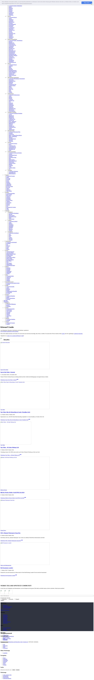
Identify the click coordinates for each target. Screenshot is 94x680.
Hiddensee (11, 82)
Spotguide (5, 614)
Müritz (10, 86)
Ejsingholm (11, 224)
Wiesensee (11, 141)
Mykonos (8, 245)
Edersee (10, 68)
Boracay (8, 305)
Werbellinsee (11, 60)
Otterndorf (11, 106)
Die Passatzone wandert (7, 568)
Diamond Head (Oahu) (11, 253)
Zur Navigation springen (5, 331)
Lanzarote (8, 312)
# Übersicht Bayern (13, 17)
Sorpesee (10, 124)
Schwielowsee (12, 53)
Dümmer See (11, 100)
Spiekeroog (11, 107)
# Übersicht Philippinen (11, 304)
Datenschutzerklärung (7, 606)
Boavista (8, 284)
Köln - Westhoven (12, 121)
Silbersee (10, 137)
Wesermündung (12, 111)
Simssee (10, 31)
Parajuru (8, 204)
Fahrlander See (12, 43)
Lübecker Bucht (12, 85)
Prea (7, 206)
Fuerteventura (9, 310)
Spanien (7, 307)
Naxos (7, 246)
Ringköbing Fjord (12, 216)
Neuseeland (6, 301)
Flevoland (8, 269)
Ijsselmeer (8, 267)
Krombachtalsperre (12, 70)
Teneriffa (8, 313)
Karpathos (8, 243)
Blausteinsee (11, 115)
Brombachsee (11, 22)
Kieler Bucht (11, 162)
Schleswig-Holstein (12, 151)
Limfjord (9, 220)
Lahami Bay (8, 184)
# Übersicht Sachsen (13, 143)
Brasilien (7, 192)
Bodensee (11, 8)
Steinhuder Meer (12, 108)
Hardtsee (10, 11)
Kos (7, 244)
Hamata (7, 181)
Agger (10, 222)
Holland (7, 266)
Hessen (9, 63)
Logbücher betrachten (78, 333)
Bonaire (7, 290)
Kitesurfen (11, 599)
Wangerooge (11, 109)
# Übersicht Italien (10, 276)
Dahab (7, 177)
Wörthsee (11, 38)
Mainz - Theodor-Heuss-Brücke (15, 135)
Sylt (9, 168)
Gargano (8, 279)
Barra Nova (8, 195)
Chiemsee (11, 23)
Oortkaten (11, 165)
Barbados (8, 288)
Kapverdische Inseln (9, 281)
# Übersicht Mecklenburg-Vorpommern (17, 78)
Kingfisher (8, 306)
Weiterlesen (8, 379)
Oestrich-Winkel (12, 72)
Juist (10, 101)
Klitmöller (11, 227)
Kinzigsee (11, 69)
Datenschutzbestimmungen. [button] (25, 3)
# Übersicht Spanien (10, 308)
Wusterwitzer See (12, 62)
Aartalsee (11, 65)
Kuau (7, 262)
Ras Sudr (8, 187)
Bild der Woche (4, 490)
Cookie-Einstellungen (5, 610)
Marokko (7, 294)
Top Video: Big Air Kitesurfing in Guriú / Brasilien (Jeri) (15, 412)
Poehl (10, 150)
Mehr (4, 646)
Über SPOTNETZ (7, 627)
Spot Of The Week (4, 369)
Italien (6, 274)
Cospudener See (12, 145)
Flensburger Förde (12, 157)
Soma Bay (8, 189)
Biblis (10, 67)
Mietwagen (5, 623)
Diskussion (5, 639)
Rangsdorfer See (12, 50)
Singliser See (11, 73)
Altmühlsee (11, 19)
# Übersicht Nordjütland (14, 233)
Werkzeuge (5, 648)
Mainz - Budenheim (13, 136)
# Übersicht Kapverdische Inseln (12, 283)
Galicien (8, 314)
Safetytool (5, 620)
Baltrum (10, 97)
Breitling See (11, 42)
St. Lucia (8, 293)
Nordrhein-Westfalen (12, 112)
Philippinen (7, 303)
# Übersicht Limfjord (13, 221)
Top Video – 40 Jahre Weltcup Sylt (10, 447)
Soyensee (11, 32)
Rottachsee (11, 28)
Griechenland (8, 241)
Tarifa (7, 316)
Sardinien (8, 280)
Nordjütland (10, 231)
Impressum (5, 605)
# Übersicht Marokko (10, 295)
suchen (63, 333)
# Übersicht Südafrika (10, 319)
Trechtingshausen (12, 138)
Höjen (10, 235)
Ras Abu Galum (9, 186)
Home (4, 657)
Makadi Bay (8, 185)
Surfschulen (5, 616)
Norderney (11, 104)
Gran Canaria (9, 311)
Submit (2, 600)
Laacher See (11, 134)
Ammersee (11, 20)
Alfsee (10, 96)
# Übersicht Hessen (13, 64)
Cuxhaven (11, 99)
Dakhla (7, 297)
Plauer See (11, 49)
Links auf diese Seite (7, 674)
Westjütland (10, 212)
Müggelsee (11, 47)
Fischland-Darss (12, 81)
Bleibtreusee (11, 116)
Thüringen (10, 170)
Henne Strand (11, 215)
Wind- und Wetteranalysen (6, 565)
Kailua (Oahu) (9, 258)
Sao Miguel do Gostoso (11, 207)
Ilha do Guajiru (9, 200)
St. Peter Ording (12, 167)
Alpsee (10, 18)
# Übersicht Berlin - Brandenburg (15, 40)
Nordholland (8, 271)
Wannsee (10, 58)
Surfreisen (5, 617)
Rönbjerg (11, 229)
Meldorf (10, 164)
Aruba (7, 287)
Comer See (8, 277)
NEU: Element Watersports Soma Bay (11, 533)
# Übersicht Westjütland (13, 213)
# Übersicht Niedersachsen (14, 94)
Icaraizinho (8, 199)
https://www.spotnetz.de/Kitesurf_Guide (15, 335)
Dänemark (7, 210)
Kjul (10, 236)
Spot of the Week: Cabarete (8, 372)
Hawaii (6, 250)
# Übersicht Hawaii (10, 251)
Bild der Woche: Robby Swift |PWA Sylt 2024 (12, 492)
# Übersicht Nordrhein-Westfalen (15, 113)
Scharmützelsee (12, 52)
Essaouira (8, 299)
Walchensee (11, 36)
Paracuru (8, 203)
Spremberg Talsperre (13, 55)
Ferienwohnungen (6, 621)
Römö (10, 217)
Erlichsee (11, 10)
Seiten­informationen (7, 678)
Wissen (4, 662)
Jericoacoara (8, 202)
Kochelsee (11, 26)
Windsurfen (4, 599)
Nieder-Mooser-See (13, 71)
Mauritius (6, 300)
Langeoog (11, 102)
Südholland (8, 272)
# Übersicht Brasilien (10, 193)
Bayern (9, 16)
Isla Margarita (9, 292)
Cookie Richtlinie (6, 607)
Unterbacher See (12, 127)
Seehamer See (12, 30)
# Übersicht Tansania (10, 322)
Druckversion (6, 677)
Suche (2, 667)
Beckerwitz (11, 79)
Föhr (10, 158)
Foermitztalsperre (12, 24)
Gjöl (10, 234)
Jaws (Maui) (8, 256)
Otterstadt (11, 13)
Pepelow (10, 87)
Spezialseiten (5, 676)
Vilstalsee (11, 35)
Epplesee (10, 9)
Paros (7, 248)
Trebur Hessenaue (12, 75)
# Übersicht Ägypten (10, 176)
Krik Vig (10, 228)
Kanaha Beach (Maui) (10, 257)
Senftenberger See (12, 54)
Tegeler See (11, 56)
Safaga (7, 188)
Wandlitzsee (11, 61)
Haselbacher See (12, 148)
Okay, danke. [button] (87, 2)
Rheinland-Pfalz (11, 130)
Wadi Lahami (9, 191)
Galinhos (8, 201)
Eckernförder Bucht (13, 155)
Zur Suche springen (14, 331)
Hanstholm (11, 226)
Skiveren (10, 238)
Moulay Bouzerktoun (10, 298)
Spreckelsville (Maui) (10, 265)
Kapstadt (8, 320)
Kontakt (4, 629)
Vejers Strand (11, 219)
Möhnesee (11, 123)
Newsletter (5, 630)
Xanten (10, 128)
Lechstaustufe (11, 27)
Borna (10, 144)
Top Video (3, 409)
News (4, 663)
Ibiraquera (8, 198)
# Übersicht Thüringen (13, 171)
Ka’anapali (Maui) (10, 259)
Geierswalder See (12, 45)
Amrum (10, 154)
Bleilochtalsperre (12, 173)
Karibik (6, 285)
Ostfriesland (11, 105)
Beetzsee (10, 41)
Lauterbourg (11, 12)
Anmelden (5, 653)
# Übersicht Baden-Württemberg (15, 5)
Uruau (7, 209)
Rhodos (7, 249)
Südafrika (7, 318)
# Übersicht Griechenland (11, 242)
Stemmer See (11, 126)
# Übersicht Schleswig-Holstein (15, 152)
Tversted (10, 239)
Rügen (10, 91)
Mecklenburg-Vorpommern (13, 77)
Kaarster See (11, 120)
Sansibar (8, 324)
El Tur (7, 180)
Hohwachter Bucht (12, 160)
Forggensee (11, 25)
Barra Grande (9, 194)
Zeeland (8, 273)
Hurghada (8, 183)
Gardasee (8, 278)
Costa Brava (8, 315)
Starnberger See (12, 33)
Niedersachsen (11, 93)
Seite (4, 638)
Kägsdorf (11, 83)
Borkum (10, 98)
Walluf (10, 76)
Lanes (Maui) (9, 263)
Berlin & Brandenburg (12, 39)
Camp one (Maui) (9, 252)
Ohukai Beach (9, 264)
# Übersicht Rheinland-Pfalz (14, 131)
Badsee (10, 6)
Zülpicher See (11, 129)
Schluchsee (11, 15)
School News (3, 530)
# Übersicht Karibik (10, 286)
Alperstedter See (12, 172)
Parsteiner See (12, 48)
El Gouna (8, 178)
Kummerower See (12, 84)
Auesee (10, 114)
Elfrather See (11, 118)
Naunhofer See (12, 149)
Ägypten (7, 174)
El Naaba (8, 179)
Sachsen (9, 142)
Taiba (7, 208)
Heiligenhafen (12, 159)
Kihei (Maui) (9, 260)
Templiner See (12, 57)
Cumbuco (8, 196)
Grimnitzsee (11, 46)
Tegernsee (11, 34)
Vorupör (10, 230)
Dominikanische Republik (11, 291)
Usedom (10, 92)
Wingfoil (17, 599)
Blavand (10, 214)
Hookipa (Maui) (9, 255)
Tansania (7, 321)
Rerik (10, 90)
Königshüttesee (12, 122)
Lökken (10, 237)
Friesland (8, 270)
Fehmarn (10, 156)
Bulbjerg (10, 223)
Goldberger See (12, 119)
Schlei (10, 166)
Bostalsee (11, 133)
